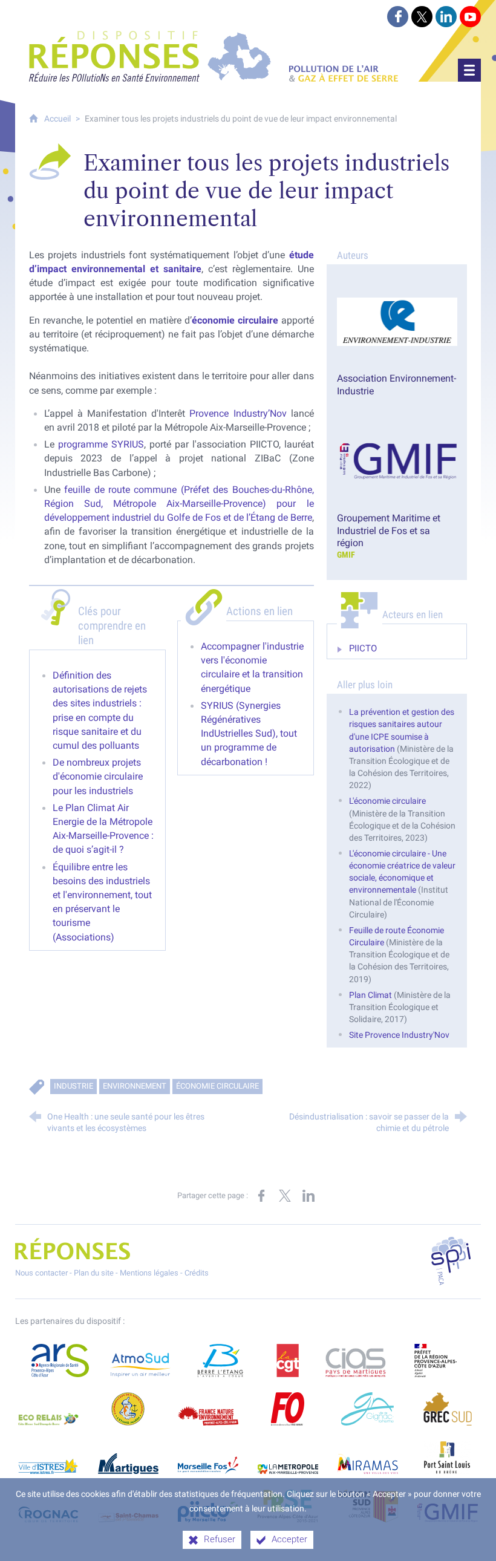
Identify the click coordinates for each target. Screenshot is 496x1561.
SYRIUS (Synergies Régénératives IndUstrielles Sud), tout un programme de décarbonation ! (249, 733)
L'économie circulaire (387, 801)
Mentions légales (149, 1272)
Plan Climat (371, 995)
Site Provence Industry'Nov (399, 1035)
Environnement (134, 1085)
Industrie (73, 1085)
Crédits (196, 1272)
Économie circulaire (217, 1085)
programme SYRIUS (101, 444)
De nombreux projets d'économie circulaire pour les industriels (98, 776)
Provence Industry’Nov (239, 413)
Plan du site (94, 1272)
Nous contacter (41, 1272)
